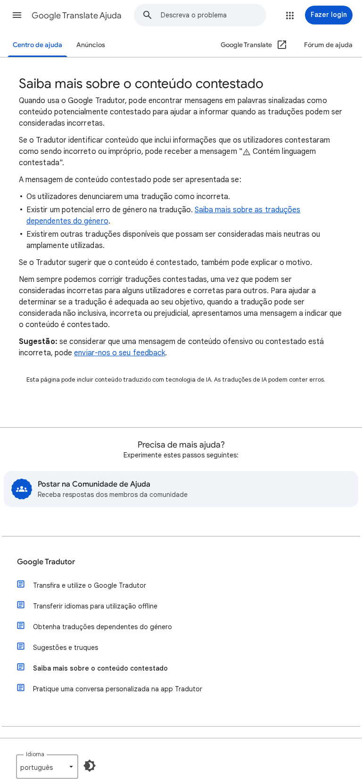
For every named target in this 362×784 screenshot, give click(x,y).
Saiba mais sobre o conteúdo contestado (100, 668)
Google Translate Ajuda (77, 15)
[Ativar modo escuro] (89, 765)
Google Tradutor (46, 562)
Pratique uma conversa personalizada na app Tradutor (117, 689)
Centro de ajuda (37, 45)
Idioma (35, 754)
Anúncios (90, 45)
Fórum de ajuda (328, 45)
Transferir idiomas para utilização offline (95, 606)
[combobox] (213, 15)
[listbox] (47, 766)
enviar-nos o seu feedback (119, 353)
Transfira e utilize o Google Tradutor (89, 585)
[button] (17, 15)
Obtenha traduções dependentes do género (102, 627)
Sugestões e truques (65, 647)
